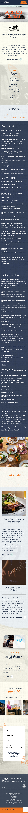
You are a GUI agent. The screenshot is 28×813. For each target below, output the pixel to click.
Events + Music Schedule (12, 617)
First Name (9, 730)
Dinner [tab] (22, 115)
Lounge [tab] (14, 117)
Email (7, 740)
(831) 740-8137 (21, 781)
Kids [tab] (5, 117)
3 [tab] (15, 717)
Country (9, 745)
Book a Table (12, 59)
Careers (14, 797)
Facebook (18, 697)
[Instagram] (4, 787)
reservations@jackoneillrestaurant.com (14, 794)
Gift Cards (19, 6)
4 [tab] (16, 717)
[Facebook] (2, 787)
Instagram (9, 697)
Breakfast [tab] (5, 115)
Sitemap (13, 803)
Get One (6, 676)
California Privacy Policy (14, 802)
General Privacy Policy (14, 800)
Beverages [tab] (22, 117)
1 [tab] (11, 717)
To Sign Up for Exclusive (14, 755)
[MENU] (2, 3)
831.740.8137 (10, 6)
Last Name (9, 735)
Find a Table (14, 475)
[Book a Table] (23, 2)
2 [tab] (13, 717)
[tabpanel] (14, 707)
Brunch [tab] (14, 115)
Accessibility (14, 799)
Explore (5, 554)
